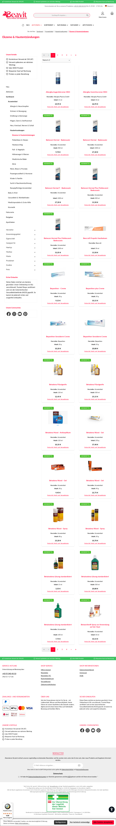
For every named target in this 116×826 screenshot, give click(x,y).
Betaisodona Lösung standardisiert (58, 577)
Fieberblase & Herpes (20, 140)
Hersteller (9, 230)
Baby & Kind (12, 193)
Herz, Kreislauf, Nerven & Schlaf (22, 125)
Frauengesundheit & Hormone (21, 174)
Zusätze (9, 265)
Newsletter (44, 673)
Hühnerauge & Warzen (20, 154)
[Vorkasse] (22, 714)
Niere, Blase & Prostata (18, 169)
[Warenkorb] (111, 13)
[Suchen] (87, 15)
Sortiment (10, 97)
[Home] (23, 25)
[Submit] (79, 765)
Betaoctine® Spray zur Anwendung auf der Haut (95, 626)
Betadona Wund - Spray (58, 529)
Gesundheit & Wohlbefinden (18, 198)
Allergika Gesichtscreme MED (95, 92)
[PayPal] (5, 701)
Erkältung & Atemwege (18, 116)
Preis (8, 269)
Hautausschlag (17, 145)
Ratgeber (9, 217)
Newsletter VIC (46, 675)
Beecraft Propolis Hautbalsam (95, 238)
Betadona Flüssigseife (58, 384)
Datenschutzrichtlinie (67, 769)
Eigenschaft (10, 239)
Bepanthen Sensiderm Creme (58, 337)
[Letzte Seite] (75, 55)
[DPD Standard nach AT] (5, 714)
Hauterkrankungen (17, 130)
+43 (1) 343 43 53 (80, 6)
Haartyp (9, 247)
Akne (14, 164)
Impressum (83, 673)
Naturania (10, 212)
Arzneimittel (12, 101)
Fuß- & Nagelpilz (18, 150)
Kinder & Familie (16, 178)
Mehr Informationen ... (22, 823)
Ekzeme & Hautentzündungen (23, 135)
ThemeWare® (78, 814)
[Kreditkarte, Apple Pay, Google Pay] (17, 708)
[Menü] (11, 803)
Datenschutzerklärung (87, 670)
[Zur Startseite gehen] (14, 15)
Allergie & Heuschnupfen (19, 106)
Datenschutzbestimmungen (37, 777)
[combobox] (59, 15)
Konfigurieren (61, 822)
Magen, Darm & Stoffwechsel (21, 121)
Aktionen (9, 92)
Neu (7, 87)
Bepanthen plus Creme (95, 288)
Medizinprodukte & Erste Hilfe (19, 202)
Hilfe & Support (46, 670)
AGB (68, 777)
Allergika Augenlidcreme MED (58, 92)
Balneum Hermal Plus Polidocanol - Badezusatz (95, 189)
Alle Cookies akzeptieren (103, 822)
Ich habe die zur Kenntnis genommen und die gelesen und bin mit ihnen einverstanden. (59, 777)
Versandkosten (46, 681)
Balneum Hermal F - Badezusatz (58, 188)
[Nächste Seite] (71, 55)
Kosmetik (11, 207)
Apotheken (10, 222)
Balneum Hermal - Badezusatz (58, 140)
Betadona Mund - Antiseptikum (58, 433)
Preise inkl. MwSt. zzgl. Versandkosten (58, 106)
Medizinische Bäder (19, 159)
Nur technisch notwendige (80, 822)
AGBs (81, 675)
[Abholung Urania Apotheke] (13, 714)
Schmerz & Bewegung (18, 111)
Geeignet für (10, 243)
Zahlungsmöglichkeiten (48, 684)
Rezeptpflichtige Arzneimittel (20, 188)
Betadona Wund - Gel (95, 433)
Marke (8, 256)
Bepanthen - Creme (58, 288)
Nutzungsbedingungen (82, 769)
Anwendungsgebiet (13, 234)
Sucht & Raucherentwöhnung (20, 183)
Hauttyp (9, 252)
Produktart (10, 261)
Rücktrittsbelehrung (47, 678)
